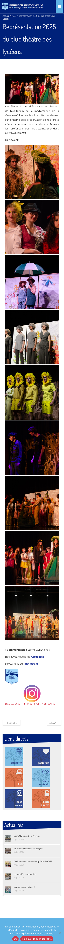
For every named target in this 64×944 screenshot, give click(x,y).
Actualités (37, 656)
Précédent (12, 722)
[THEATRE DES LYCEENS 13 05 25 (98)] (32, 227)
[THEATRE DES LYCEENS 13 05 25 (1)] (32, 613)
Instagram (31, 663)
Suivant (53, 722)
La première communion (25, 874)
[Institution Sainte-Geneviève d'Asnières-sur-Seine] (22, 6)
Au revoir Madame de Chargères (28, 848)
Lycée (13, 15)
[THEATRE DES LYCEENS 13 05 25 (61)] (32, 337)
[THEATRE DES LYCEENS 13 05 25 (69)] (32, 282)
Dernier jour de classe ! (24, 887)
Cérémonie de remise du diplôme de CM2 (33, 861)
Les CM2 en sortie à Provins (27, 836)
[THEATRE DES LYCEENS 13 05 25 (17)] (32, 447)
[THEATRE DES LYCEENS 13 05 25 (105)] (32, 172)
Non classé (48, 703)
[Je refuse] (59, 933)
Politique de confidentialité (37, 938)
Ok (15, 938)
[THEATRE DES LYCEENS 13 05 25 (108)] (32, 503)
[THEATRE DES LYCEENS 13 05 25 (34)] (32, 392)
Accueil (6, 15)
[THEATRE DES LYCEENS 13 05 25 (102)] (32, 558)
